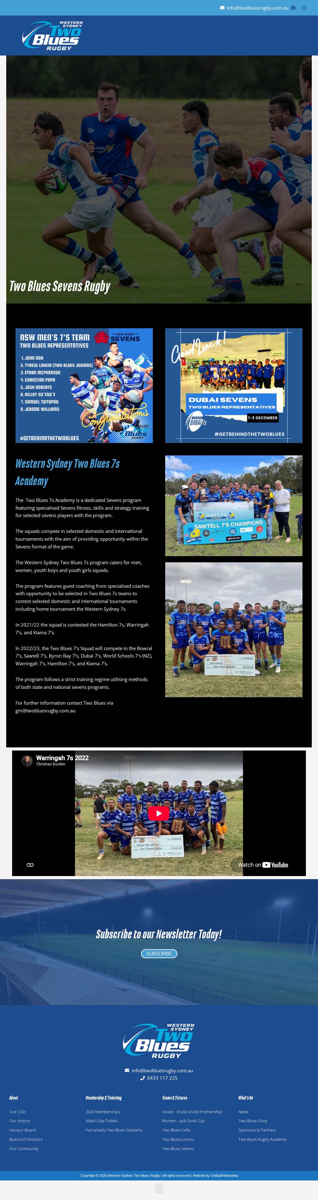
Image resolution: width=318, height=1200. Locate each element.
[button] (304, 35)
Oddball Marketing (224, 1175)
